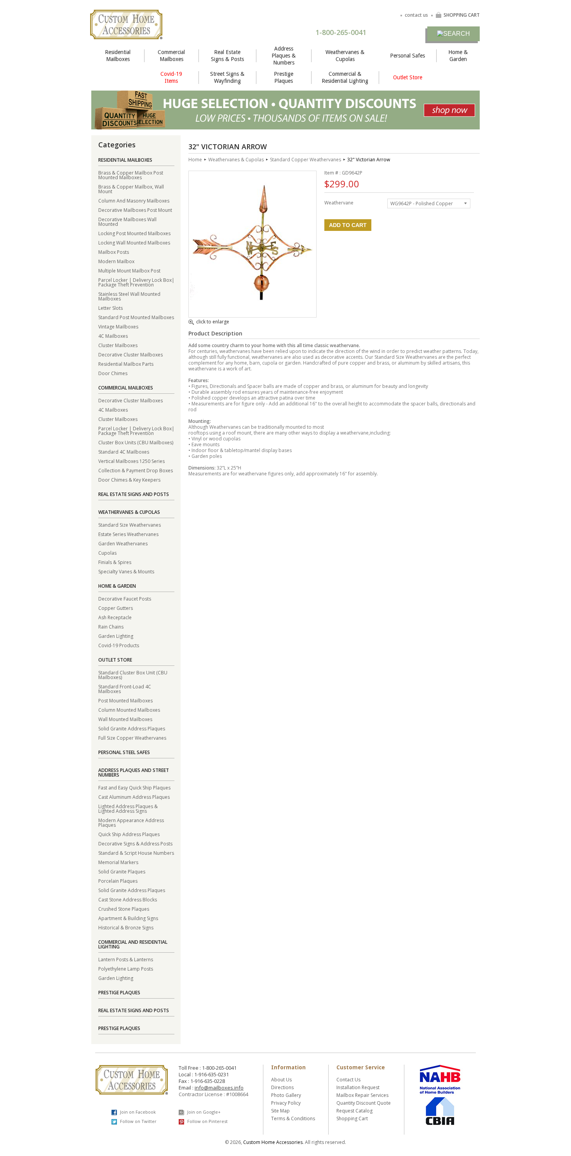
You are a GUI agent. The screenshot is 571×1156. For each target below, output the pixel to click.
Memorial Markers (118, 862)
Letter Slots (110, 308)
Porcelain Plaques (118, 881)
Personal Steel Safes (124, 752)
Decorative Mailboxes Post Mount (135, 210)
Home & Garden (458, 55)
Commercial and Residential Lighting (132, 944)
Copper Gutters (115, 608)
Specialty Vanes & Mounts (126, 571)
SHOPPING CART (462, 15)
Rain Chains (111, 626)
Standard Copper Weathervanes (305, 159)
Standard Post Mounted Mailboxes (136, 317)
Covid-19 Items (171, 77)
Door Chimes (112, 373)
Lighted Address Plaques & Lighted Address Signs (128, 808)
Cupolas (107, 552)
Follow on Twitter (138, 1121)
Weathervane (338, 202)
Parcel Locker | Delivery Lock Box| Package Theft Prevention (136, 282)
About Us (281, 1079)
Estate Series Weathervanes (128, 534)
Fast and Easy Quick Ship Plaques (134, 787)
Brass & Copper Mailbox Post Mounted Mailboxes (130, 174)
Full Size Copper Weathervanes (132, 737)
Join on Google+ (203, 1112)
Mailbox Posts (113, 252)
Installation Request (358, 1087)
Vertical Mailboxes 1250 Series (131, 461)
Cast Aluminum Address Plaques (134, 797)
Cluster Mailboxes (118, 345)
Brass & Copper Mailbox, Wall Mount (131, 188)
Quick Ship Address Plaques (129, 834)
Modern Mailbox (116, 261)
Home (195, 159)
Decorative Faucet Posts (124, 598)
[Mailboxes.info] (126, 34)
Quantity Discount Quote (363, 1103)
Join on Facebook (137, 1112)
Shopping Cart (352, 1118)
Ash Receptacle (115, 617)
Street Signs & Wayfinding (227, 77)
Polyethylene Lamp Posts (125, 968)
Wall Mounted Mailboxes (125, 719)
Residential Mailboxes (118, 55)
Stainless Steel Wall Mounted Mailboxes (129, 296)
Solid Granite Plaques (121, 871)
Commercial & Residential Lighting (345, 77)
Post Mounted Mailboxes (125, 700)
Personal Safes (407, 55)
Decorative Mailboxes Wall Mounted (127, 221)
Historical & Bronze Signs (125, 927)
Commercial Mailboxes (171, 55)
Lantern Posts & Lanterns (125, 959)
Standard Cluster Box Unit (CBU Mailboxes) (132, 674)
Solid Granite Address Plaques (131, 728)
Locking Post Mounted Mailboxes (134, 233)
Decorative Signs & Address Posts (135, 843)
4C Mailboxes (113, 336)
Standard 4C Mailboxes (123, 451)
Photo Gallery (286, 1095)
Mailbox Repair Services (362, 1095)
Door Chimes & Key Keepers (129, 479)
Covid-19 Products (118, 645)
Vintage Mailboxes (118, 326)
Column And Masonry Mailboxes (133, 200)
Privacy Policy (286, 1103)
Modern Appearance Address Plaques (131, 822)
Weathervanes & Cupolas (345, 55)
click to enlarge (212, 322)
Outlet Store (407, 77)
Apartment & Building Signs (128, 918)
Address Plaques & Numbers (284, 55)
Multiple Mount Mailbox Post (129, 270)
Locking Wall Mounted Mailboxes (134, 242)
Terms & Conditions (293, 1118)
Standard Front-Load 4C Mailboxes (124, 688)
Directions (282, 1087)
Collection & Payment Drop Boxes (135, 470)
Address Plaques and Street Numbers (133, 772)
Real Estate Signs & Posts (227, 55)
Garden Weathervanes (123, 543)
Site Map (280, 1110)
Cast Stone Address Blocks (127, 899)
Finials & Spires (114, 562)
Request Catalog (354, 1110)
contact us (416, 15)
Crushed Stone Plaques (123, 909)
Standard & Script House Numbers (136, 853)
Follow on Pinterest (207, 1121)
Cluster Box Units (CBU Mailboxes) (135, 442)
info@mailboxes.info (219, 1087)
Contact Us (348, 1079)
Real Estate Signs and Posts (133, 494)
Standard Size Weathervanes (129, 524)
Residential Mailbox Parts (125, 364)
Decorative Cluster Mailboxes (130, 354)
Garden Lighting (115, 636)
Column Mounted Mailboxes (129, 709)
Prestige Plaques (283, 77)
